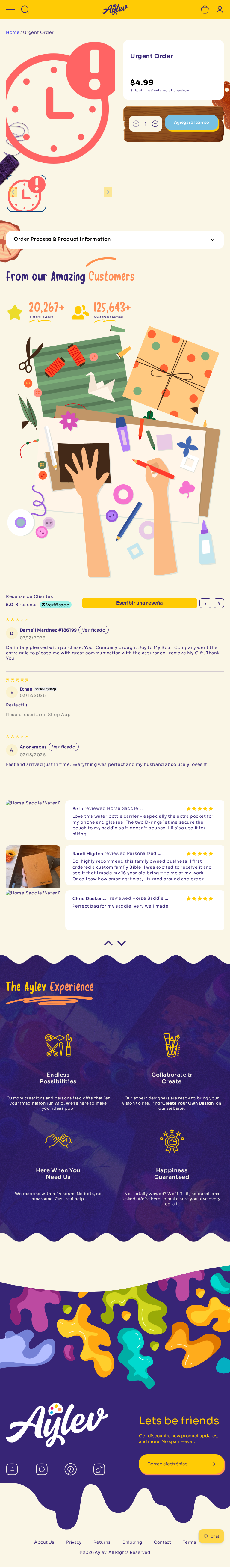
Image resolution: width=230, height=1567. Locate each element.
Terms (189, 1542)
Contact (162, 1542)
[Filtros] (205, 603)
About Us (44, 1542)
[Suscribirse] (212, 1464)
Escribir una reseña (139, 603)
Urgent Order (38, 32)
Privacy (73, 1542)
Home (12, 32)
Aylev (100, 1552)
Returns (102, 1542)
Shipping (132, 1542)
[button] (10, 9)
